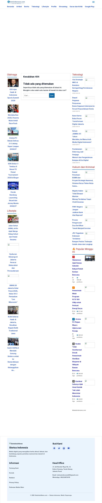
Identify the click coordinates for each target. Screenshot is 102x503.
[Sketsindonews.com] (16, 2)
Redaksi (12, 477)
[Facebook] (54, 448)
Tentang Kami (14, 468)
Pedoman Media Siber (16, 487)
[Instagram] (64, 448)
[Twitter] (59, 448)
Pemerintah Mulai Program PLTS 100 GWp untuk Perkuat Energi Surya (77, 299)
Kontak (11, 473)
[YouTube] (68, 448)
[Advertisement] (54, 25)
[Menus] (93, 2)
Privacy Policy (14, 482)
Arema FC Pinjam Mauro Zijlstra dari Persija (76, 325)
